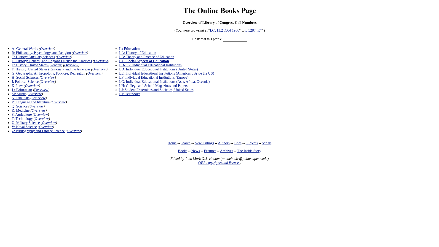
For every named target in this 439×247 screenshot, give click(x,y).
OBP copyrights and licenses (219, 163)
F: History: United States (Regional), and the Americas (51, 69)
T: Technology (22, 119)
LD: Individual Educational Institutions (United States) (158, 69)
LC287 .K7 (253, 30)
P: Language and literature (31, 102)
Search (185, 143)
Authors (224, 143)
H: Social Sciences (25, 77)
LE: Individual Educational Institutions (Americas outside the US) (166, 73)
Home (172, 143)
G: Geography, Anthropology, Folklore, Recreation (48, 73)
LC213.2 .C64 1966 (224, 30)
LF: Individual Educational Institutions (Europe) (153, 77)
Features (210, 151)
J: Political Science (25, 81)
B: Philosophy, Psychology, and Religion (41, 53)
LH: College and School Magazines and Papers (153, 86)
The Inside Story (249, 151)
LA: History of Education (137, 53)
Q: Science (19, 106)
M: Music (19, 94)
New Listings (204, 143)
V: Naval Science (24, 127)
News (195, 151)
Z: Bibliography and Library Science (38, 131)
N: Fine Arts (20, 98)
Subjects (252, 143)
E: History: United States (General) (37, 65)
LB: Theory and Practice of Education (146, 57)
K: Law (17, 86)
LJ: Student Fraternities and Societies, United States (156, 90)
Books (182, 151)
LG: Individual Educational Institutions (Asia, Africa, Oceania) (164, 81)
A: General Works (25, 49)
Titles (237, 143)
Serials (266, 143)
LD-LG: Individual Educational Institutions (150, 65)
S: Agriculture (22, 114)
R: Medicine (20, 110)
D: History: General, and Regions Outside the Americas (52, 61)
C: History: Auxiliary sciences (33, 57)
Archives (226, 151)
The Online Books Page (219, 10)
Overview (47, 49)
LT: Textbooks (129, 94)
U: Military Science (26, 123)
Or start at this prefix (206, 39)
